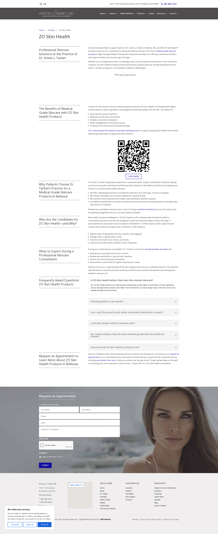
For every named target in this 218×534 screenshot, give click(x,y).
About (102, 491)
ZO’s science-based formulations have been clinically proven (113, 130)
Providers (103, 497)
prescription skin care (105, 360)
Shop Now (134, 176)
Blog (156, 503)
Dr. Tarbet (103, 494)
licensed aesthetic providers (156, 249)
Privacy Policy (156, 519)
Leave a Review (160, 506)
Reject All (29, 524)
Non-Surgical (130, 497)
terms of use (57, 457)
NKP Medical (106, 519)
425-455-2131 (170, 3)
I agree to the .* (52, 457)
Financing (157, 494)
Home (102, 488)
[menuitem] (103, 13)
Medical (128, 491)
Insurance (158, 491)
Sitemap (135, 519)
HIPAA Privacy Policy (171, 519)
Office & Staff (105, 500)
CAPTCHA (43, 438)
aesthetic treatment (146, 209)
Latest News (159, 497)
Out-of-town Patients (108, 508)
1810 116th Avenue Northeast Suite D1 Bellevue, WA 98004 (134, 4)
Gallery (102, 503)
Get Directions (45, 495)
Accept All (44, 524)
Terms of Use (144, 519)
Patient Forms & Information (165, 488)
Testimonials (104, 506)
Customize (15, 524)
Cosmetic (129, 488)
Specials (157, 500)
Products (129, 500)
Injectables (130, 494)
